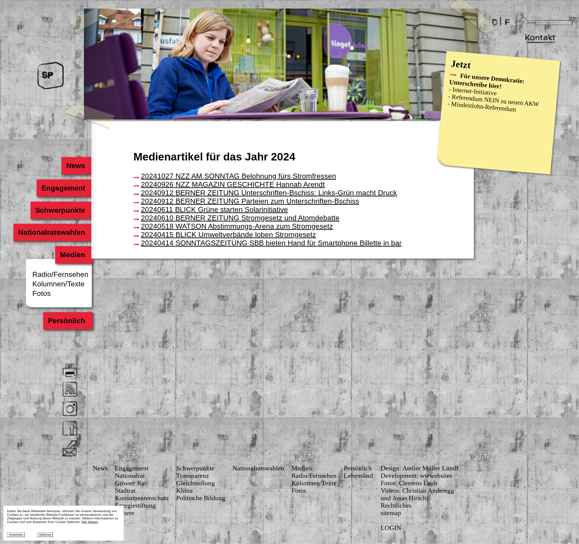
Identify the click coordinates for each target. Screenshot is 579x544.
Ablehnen (45, 534)
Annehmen (16, 534)
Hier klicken (89, 522)
